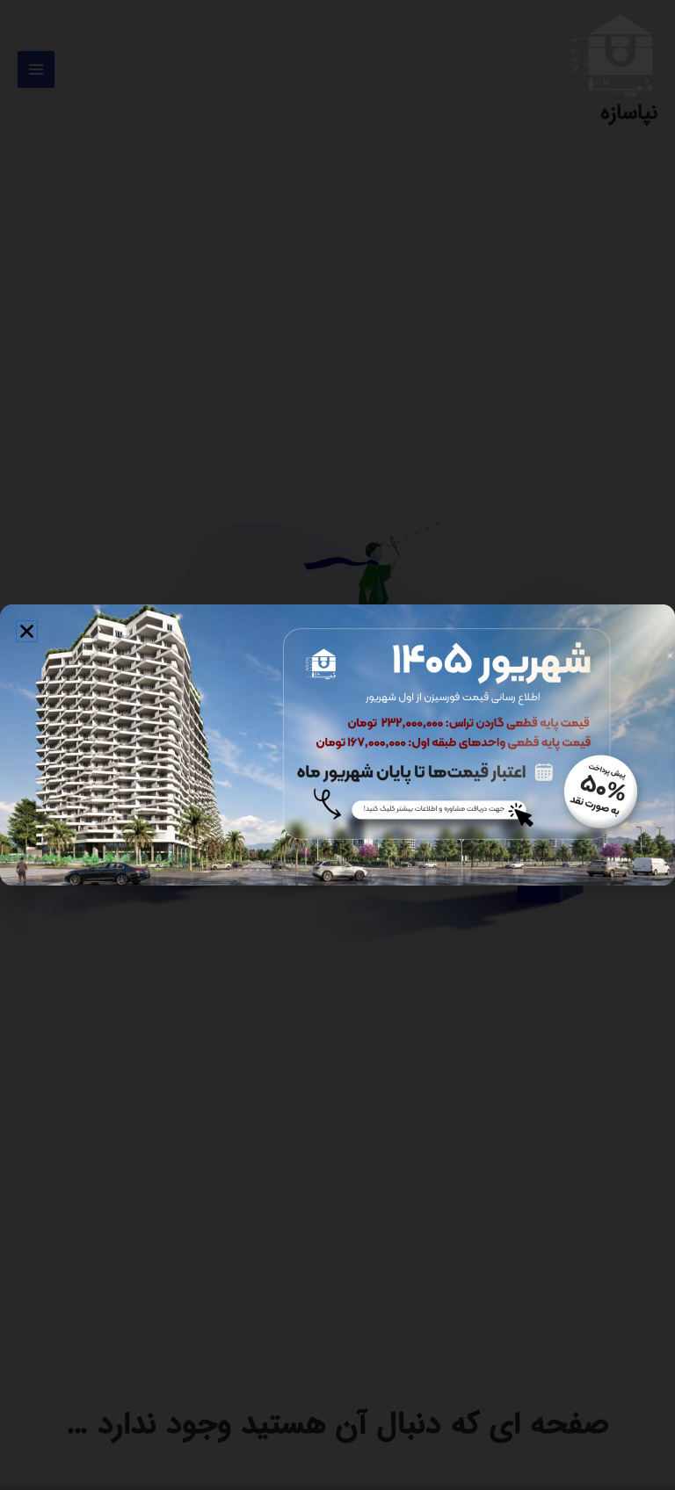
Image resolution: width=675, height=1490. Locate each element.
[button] (27, 631)
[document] (337, 745)
